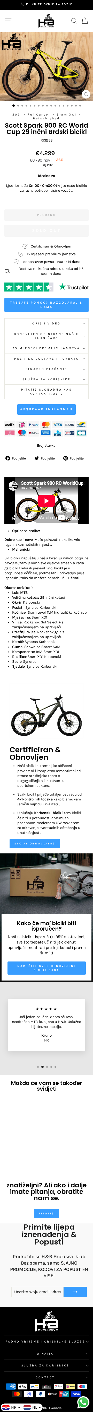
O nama (45, 1353)
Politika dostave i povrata (46, 358)
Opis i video (46, 323)
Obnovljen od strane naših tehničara (46, 336)
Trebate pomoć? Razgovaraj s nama (46, 305)
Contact (45, 1377)
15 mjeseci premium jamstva (46, 348)
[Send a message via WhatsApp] (83, 1402)
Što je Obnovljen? (34, 843)
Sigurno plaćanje (47, 369)
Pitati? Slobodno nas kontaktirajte (46, 391)
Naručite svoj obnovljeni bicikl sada (46, 968)
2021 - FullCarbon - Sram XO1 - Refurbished (46, 116)
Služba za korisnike (46, 379)
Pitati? (46, 1213)
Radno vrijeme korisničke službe (45, 1341)
